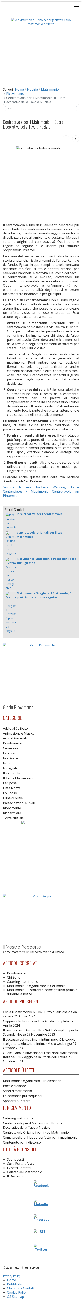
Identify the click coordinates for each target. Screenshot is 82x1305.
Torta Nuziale (13, 818)
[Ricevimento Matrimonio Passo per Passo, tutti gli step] (10, 574)
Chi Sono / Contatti (21, 1288)
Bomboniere (12, 743)
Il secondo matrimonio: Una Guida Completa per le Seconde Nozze (40, 1032)
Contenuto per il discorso (22, 1142)
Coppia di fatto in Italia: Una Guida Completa (38, 1023)
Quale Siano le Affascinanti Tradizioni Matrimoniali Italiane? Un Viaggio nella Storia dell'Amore (40, 1057)
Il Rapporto (11, 773)
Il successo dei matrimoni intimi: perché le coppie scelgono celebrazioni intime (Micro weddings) (39, 1043)
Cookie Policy (17, 1292)
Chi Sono (13, 977)
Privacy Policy (11, 1276)
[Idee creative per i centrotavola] (10, 521)
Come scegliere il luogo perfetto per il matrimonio (40, 1137)
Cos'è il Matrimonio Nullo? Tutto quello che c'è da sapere (40, 1014)
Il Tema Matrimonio (18, 778)
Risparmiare (12, 813)
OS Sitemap (15, 1296)
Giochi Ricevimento (18, 707)
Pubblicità (14, 1284)
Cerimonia (10, 748)
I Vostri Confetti (19, 1168)
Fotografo (10, 768)
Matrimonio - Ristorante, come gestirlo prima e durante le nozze (42, 992)
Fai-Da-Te (10, 758)
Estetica (9, 753)
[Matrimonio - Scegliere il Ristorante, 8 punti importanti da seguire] (10, 612)
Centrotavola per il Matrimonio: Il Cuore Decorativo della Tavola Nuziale (32, 1125)
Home (11, 1280)
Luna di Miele (13, 798)
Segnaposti (15, 1159)
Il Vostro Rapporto (22, 947)
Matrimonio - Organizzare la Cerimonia (36, 986)
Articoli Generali (15, 738)
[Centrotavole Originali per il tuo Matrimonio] (10, 543)
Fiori (6, 763)
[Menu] (76, 8)
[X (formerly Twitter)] (75, 138)
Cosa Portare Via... (20, 1163)
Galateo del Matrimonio (24, 1172)
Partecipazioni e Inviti (19, 803)
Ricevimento (12, 808)
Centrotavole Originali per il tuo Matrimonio (36, 1132)
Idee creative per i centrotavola (39, 514)
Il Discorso (15, 1176)
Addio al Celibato (15, 728)
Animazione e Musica (18, 733)
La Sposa (10, 783)
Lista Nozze (11, 788)
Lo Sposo (10, 793)
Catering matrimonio (22, 981)
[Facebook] (66, 138)
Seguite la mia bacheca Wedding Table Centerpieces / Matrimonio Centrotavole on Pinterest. (41, 491)
